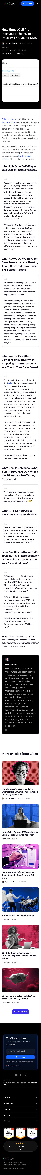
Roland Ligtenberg (10, 119)
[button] (37, 3)
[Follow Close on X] (25, 1075)
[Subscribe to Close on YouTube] (21, 1075)
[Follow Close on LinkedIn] (16, 1075)
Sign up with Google (14, 1066)
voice (10, 383)
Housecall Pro (8, 122)
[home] (9, 3)
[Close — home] (20, 1158)
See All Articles (20, 1012)
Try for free (27, 3)
